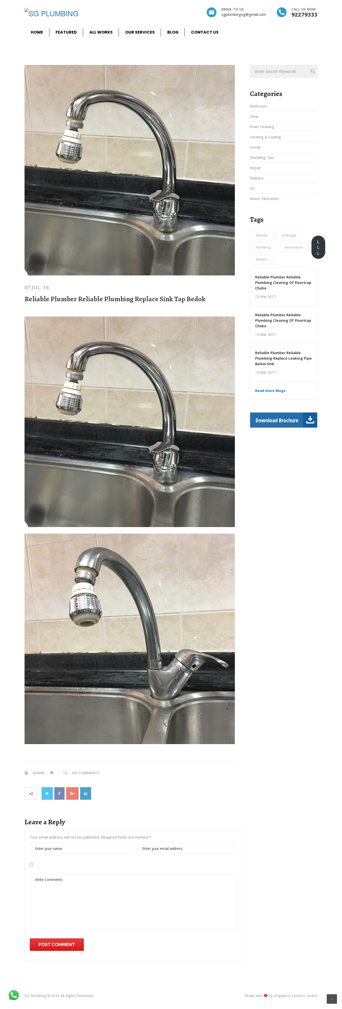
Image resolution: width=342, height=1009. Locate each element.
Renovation (294, 247)
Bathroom (258, 106)
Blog (173, 32)
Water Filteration (264, 198)
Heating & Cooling (265, 136)
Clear (254, 116)
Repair (255, 167)
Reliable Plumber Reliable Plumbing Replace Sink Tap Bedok (115, 299)
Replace (257, 177)
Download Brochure (277, 420)
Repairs (262, 259)
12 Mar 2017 (265, 296)
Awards (262, 235)
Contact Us (205, 32)
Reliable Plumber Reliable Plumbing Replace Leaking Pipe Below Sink (283, 358)
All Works (101, 32)
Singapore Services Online (296, 995)
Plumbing (263, 247)
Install (255, 147)
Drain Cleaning (262, 126)
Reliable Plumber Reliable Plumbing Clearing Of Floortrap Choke (283, 282)
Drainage (289, 235)
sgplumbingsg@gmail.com (243, 14)
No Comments (85, 772)
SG (252, 188)
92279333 (304, 14)
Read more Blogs (270, 390)
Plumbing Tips (262, 157)
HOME (37, 32)
